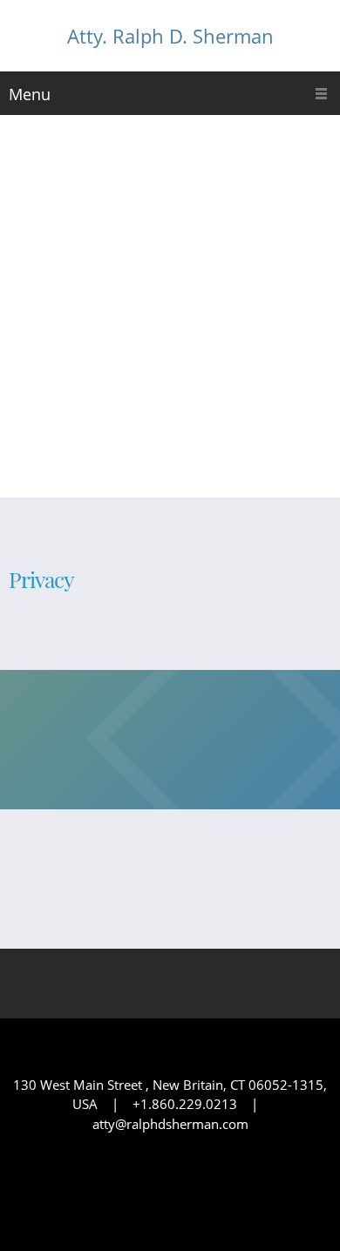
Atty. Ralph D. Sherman (170, 35)
